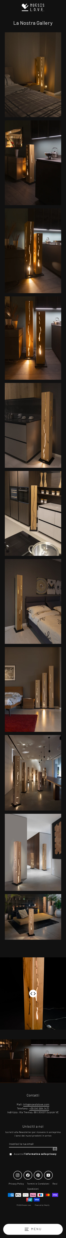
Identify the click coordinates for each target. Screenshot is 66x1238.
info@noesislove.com (36, 1104)
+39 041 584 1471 (39, 1108)
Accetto (35, 1154)
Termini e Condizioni (38, 1183)
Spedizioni (33, 1188)
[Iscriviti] (54, 1149)
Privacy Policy (16, 1183)
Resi (55, 1183)
